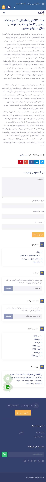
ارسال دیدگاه (38, 234)
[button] (4, 12)
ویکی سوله (36, 262)
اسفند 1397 (36, 349)
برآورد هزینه (40, 432)
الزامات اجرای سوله (36, 383)
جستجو (8, 288)
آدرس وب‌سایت (38, 222)
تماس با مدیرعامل (23, 412)
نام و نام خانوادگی (38, 200)
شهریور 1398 (35, 355)
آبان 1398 (36, 336)
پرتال (28, 477)
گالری (21, 432)
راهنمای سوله (34, 374)
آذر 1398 (37, 342)
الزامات (28, 383)
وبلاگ (38, 252)
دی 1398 (37, 352)
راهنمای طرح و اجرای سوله (31, 258)
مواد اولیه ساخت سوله (25, 380)
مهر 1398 (37, 339)
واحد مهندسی (39, 436)
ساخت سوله (20, 374)
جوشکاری (38, 377)
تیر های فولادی (28, 377)
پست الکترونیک (38, 211)
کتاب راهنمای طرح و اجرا (29, 255)
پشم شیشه (38, 380)
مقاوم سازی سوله (15, 377)
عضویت (8, 316)
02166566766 (21, 4)
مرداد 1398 (36, 346)
